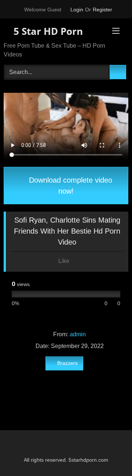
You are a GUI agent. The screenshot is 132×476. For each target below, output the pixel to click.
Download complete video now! (69, 185)
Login (76, 9)
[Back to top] (110, 454)
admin (78, 334)
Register (102, 9)
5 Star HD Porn (47, 31)
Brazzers (67, 363)
